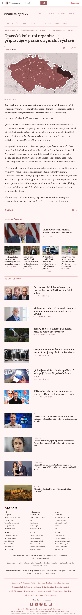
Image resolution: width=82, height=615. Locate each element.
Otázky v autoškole (61, 547)
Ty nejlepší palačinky (11, 536)
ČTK (6, 46)
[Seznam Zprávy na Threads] (45, 604)
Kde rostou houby (52, 555)
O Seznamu (25, 583)
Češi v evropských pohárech (40, 558)
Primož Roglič (34, 526)
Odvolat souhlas (31, 595)
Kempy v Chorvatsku (36, 536)
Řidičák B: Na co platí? (62, 544)
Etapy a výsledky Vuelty (37, 517)
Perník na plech (9, 549)
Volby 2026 (7, 515)
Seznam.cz (75, 3)
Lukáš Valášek (44, 317)
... (76, 22)
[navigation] (2, 3)
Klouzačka (54, 563)
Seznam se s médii (44, 591)
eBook (68, 48)
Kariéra (33, 583)
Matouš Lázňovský (46, 334)
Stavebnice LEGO (39, 571)
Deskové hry (71, 571)
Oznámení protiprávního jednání (56, 587)
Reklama (65, 583)
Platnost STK (59, 549)
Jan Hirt (32, 520)
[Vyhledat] (43, 3)
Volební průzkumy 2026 (12, 517)
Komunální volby (9, 529)
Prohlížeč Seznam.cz (15, 591)
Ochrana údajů (17, 587)
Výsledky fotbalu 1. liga (62, 517)
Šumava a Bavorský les (37, 541)
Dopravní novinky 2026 (62, 541)
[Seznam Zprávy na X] (36, 604)
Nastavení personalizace (47, 595)
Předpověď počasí (39, 555)
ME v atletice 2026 (61, 523)
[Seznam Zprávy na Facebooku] (31, 604)
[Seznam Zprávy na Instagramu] (41, 604)
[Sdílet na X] (76, 210)
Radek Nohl (43, 296)
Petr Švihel (43, 379)
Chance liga (58, 515)
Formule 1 (58, 526)
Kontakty (49, 583)
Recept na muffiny (10, 538)
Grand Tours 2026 (35, 529)
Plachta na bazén (28, 563)
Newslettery (68, 591)
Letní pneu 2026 (60, 536)
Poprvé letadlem (35, 538)
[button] (41, 73)
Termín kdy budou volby (12, 523)
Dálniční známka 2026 (62, 538)
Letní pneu (62, 571)
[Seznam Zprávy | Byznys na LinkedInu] (50, 604)
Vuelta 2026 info (35, 515)
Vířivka (45, 566)
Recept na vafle (9, 547)
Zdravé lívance (9, 541)
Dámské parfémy (51, 571)
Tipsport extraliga (60, 520)
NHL (56, 529)
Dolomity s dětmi (35, 549)
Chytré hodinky (38, 573)
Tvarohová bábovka (10, 544)
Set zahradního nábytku (66, 563)
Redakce (57, 583)
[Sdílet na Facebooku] (73, 210)
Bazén (19, 563)
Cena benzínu (63, 555)
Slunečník (46, 563)
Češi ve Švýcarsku (35, 544)
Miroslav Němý (45, 397)
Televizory (29, 573)
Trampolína (38, 563)
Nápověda (41, 583)
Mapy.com (29, 555)
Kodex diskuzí (58, 591)
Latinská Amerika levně (37, 547)
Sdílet (76, 48)
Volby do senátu (9, 526)
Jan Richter (43, 355)
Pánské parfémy (50, 573)
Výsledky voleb (9, 520)
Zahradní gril (37, 566)
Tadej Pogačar (34, 523)
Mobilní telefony (28, 571)
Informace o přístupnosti (33, 587)
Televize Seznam (30, 591)
